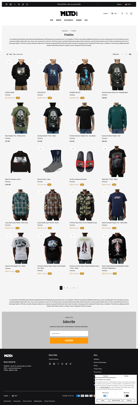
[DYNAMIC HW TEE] (85, 74)
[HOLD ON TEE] (52, 74)
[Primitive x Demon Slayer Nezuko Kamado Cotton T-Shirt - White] (85, 248)
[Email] (27, 4)
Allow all (129, 400)
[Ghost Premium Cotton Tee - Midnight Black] (117, 74)
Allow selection (116, 400)
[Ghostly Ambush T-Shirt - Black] (52, 118)
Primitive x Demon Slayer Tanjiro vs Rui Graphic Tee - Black (51, 267)
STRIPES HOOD (9, 92)
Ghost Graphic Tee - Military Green (15, 136)
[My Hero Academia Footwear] (85, 161)
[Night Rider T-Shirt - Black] (117, 161)
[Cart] (131, 13)
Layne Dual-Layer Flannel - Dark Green (16, 222)
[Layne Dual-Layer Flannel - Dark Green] (20, 204)
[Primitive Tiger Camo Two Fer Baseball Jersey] (85, 204)
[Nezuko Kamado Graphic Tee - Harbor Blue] (117, 204)
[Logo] (69, 13)
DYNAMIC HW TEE (75, 92)
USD (15, 396)
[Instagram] (6, 4)
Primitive (73, 31)
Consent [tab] (105, 376)
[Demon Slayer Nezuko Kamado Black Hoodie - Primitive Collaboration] (117, 248)
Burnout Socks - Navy (43, 179)
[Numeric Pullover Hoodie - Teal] (117, 118)
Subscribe (69, 340)
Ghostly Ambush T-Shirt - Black (46, 136)
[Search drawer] (122, 13)
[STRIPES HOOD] (20, 74)
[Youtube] (19, 4)
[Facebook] (11, 4)
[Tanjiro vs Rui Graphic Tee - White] (20, 248)
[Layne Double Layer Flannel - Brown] (52, 204)
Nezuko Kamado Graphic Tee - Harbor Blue (114, 222)
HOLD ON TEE (41, 92)
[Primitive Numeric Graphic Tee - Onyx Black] (85, 118)
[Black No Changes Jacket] (20, 161)
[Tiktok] (23, 4)
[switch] (126, 396)
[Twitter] (15, 4)
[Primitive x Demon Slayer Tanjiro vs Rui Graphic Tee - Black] (52, 248)
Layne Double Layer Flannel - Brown (48, 222)
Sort (16, 54)
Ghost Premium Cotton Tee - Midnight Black (115, 92)
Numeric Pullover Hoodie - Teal (111, 136)
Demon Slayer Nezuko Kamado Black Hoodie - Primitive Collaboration (115, 267)
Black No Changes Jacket (13, 179)
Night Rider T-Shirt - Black (110, 179)
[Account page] (126, 13)
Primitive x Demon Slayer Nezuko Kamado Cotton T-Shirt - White (84, 267)
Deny (102, 400)
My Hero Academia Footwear (78, 179)
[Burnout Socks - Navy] (52, 161)
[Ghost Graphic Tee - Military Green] (20, 118)
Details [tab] (126, 376)
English (6, 396)
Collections (65, 31)
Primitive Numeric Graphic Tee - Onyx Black (83, 136)
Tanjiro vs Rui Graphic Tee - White (15, 266)
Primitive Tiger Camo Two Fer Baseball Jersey (83, 222)
